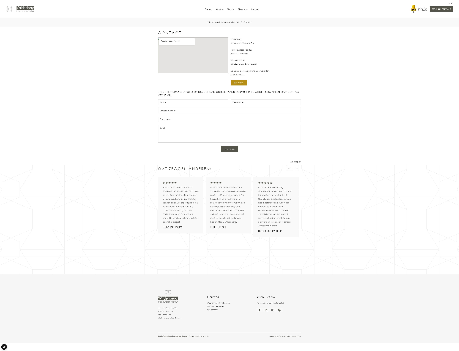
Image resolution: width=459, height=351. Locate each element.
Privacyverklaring (195, 336)
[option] (180, 205)
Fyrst (299, 336)
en (452, 3)
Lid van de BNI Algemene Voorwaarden (250, 71)
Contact (255, 9)
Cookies (206, 336)
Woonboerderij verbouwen (219, 303)
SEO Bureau (291, 336)
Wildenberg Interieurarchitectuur (223, 22)
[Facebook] (259, 310)
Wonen (208, 9)
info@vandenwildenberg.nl (244, 64)
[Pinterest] (279, 310)
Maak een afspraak (441, 9)
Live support (295, 161)
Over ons (242, 9)
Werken (219, 9)
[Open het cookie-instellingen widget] (4, 347)
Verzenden (229, 149)
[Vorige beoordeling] (289, 168)
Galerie (230, 9)
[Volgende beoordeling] (297, 168)
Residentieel (212, 309)
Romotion (282, 336)
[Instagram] (273, 310)
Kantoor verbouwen (216, 306)
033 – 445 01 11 (238, 60)
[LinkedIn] (266, 310)
